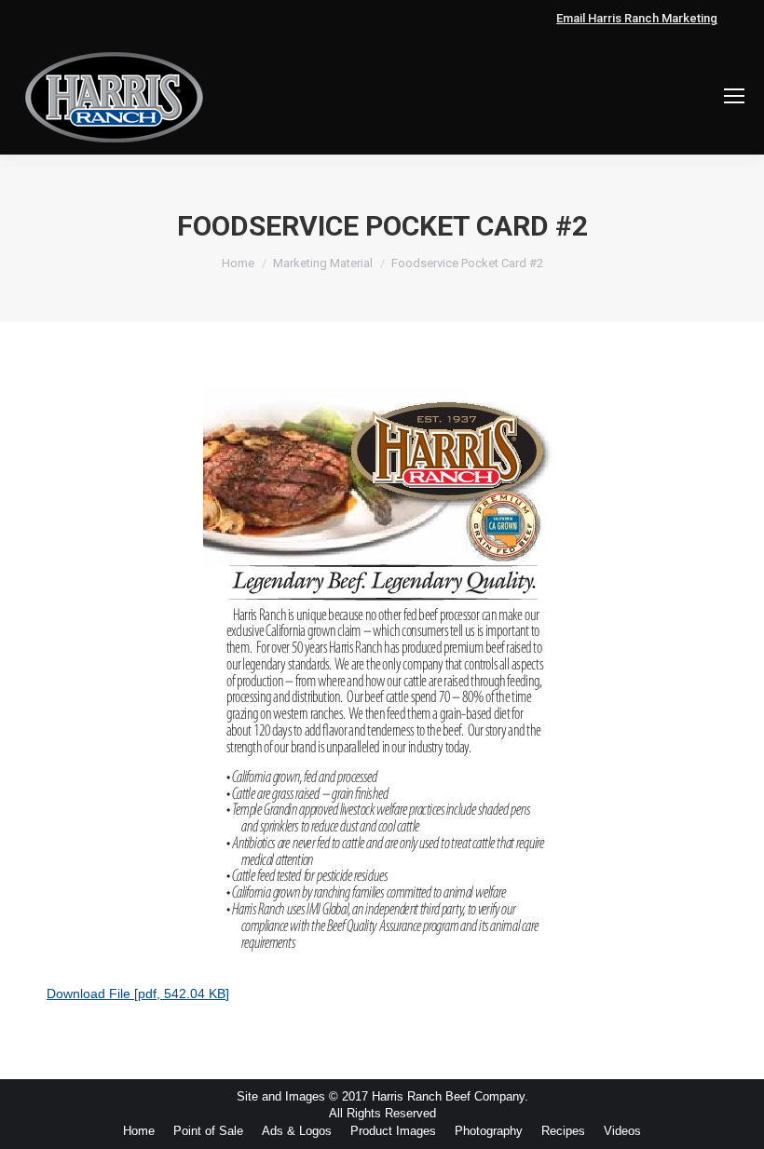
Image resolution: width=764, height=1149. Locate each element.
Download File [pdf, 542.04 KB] (138, 993)
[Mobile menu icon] (734, 96)
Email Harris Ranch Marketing (636, 18)
